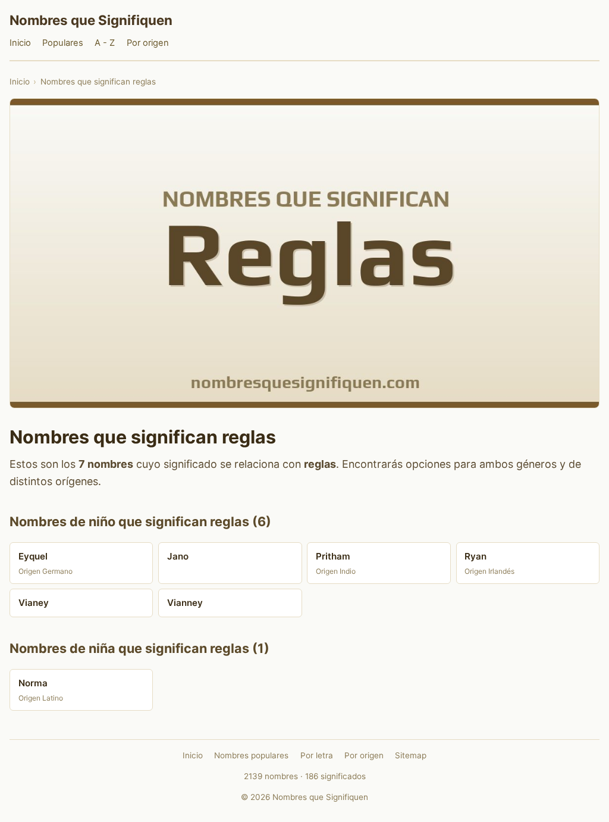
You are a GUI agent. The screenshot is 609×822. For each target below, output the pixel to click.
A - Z (105, 42)
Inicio (20, 42)
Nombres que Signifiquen (91, 20)
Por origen (148, 42)
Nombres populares (251, 755)
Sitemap (410, 755)
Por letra (316, 755)
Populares (62, 42)
